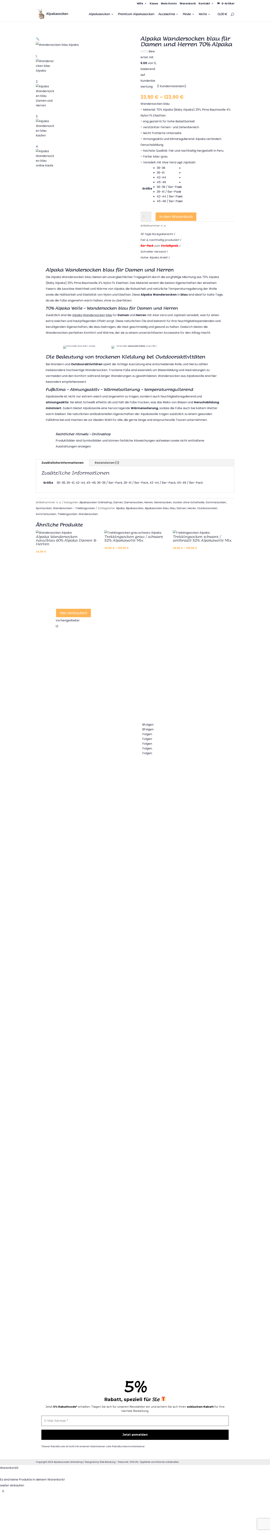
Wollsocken (119, 868)
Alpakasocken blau (157, 508)
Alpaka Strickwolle (124, 1213)
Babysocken (64, 920)
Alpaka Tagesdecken (71, 1121)
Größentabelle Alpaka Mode (187, 983)
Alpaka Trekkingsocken (128, 983)
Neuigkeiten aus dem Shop (186, 954)
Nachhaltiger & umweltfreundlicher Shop (134, 588)
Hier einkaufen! (73, 613)
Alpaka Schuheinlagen (72, 1265)
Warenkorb (188, 3)
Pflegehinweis (177, 1012)
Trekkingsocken (67, 514)
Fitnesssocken (66, 1035)
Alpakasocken (99, 14)
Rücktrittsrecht (178, 1184)
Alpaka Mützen (122, 1241)
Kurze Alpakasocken (126, 897)
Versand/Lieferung (180, 1127)
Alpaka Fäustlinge (124, 1327)
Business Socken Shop (127, 1040)
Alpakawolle (120, 1127)
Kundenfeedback (179, 1327)
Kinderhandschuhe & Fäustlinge (134, 1356)
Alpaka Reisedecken (70, 1093)
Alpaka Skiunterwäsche (72, 1236)
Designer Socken (123, 1069)
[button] (37, 39)
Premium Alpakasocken (136, 14)
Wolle (203, 14)
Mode (187, 14)
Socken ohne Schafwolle (188, 502)
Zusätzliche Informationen (63, 463)
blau (172, 508)
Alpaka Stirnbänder (70, 1294)
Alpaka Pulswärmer (70, 1150)
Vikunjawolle (176, 839)
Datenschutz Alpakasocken (187, 1241)
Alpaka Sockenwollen (126, 1184)
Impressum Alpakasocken (186, 1270)
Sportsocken (44, 508)
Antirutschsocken (124, 1012)
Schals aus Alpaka (180, 926)
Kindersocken (65, 949)
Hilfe (140, 3)
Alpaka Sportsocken (70, 1007)
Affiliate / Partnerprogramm (187, 1069)
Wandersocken (88, 514)
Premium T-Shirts (180, 897)
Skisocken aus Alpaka (126, 926)
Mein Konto (169, 3)
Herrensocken (163, 502)
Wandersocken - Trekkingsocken (74, 508)
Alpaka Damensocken (72, 863)
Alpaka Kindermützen (127, 1270)
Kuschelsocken (122, 811)
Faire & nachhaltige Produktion (189, 1299)
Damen (118, 502)
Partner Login (177, 1098)
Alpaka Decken (67, 1064)
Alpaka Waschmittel (182, 1040)
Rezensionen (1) (107, 463)
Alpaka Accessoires (181, 811)
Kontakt (204, 3)
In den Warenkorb (176, 216)
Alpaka (120, 508)
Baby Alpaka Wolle (124, 1155)
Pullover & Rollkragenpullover (77, 1208)
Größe (147, 188)
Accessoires (166, 14)
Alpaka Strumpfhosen (71, 892)
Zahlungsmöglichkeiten (184, 1155)
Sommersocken (216, 502)
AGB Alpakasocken (181, 1213)
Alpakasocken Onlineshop (95, 502)
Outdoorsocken (207, 508)
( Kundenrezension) (171, 86)
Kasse (154, 3)
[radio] (170, 168)
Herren (148, 502)
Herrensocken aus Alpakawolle (78, 978)
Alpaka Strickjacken (70, 1179)
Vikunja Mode (176, 868)
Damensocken (133, 502)
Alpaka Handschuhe (125, 1299)
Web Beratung (108, 1462)
